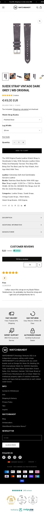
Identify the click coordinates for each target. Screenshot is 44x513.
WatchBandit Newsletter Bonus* (14, 426)
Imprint (5, 410)
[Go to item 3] (20, 76)
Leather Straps (17, 193)
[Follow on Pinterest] (20, 457)
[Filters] (30, 264)
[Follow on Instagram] (14, 457)
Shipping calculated (21, 109)
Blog (4, 419)
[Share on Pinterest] (15, 206)
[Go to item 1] (5, 76)
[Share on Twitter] (12, 206)
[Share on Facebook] (9, 206)
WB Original (22, 200)
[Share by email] (18, 206)
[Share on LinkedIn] (21, 206)
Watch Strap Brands (9, 200)
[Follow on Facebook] (3, 457)
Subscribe (11, 445)
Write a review (22, 259)
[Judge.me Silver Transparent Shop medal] (22, 499)
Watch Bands (24, 197)
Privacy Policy (7, 402)
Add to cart (22, 151)
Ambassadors (7, 423)
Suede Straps (29, 193)
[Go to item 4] (27, 77)
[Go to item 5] (34, 76)
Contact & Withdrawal (10, 391)
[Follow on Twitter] (9, 457)
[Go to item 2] (12, 76)
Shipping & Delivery (9, 398)
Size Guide (6, 137)
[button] (7, 95)
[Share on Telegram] (25, 205)
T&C (3, 406)
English (31, 462)
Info (3, 395)
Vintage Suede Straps (10, 197)
